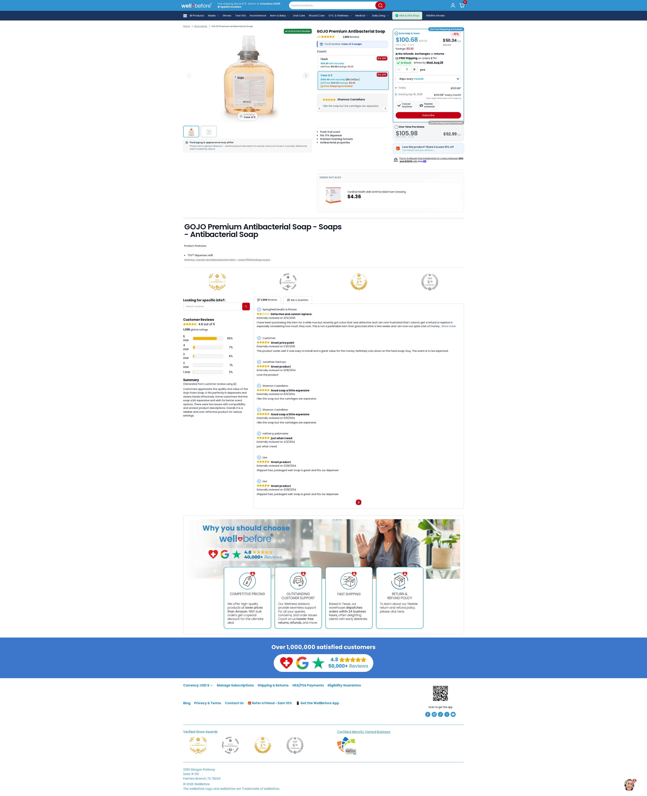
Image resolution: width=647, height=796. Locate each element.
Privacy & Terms (207, 703)
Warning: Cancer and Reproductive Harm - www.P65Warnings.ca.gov (227, 259)
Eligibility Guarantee (344, 685)
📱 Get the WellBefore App (317, 703)
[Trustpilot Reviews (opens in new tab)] (318, 662)
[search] (246, 306)
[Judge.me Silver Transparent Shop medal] (288, 281)
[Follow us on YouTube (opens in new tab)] (453, 714)
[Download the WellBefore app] (440, 693)
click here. (397, 611)
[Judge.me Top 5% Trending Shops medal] (429, 281)
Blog (186, 703)
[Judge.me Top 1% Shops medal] (358, 281)
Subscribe (428, 115)
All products (200, 26)
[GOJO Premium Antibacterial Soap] (247, 76)
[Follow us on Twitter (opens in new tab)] (446, 714)
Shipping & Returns (273, 685)
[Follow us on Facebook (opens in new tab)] (427, 714)
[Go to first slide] (385, 108)
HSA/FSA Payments (308, 685)
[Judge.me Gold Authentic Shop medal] (217, 281)
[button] (462, 5)
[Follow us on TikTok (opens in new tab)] (440, 714)
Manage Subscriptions (235, 685)
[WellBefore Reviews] (286, 662)
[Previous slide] (189, 75)
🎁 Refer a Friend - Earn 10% (269, 703)
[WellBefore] (196, 5)
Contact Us (234, 703)
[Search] (380, 5)
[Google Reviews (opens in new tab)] (302, 662)
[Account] (453, 5)
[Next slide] (305, 75)
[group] (191, 131)
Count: (322, 51)
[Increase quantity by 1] (414, 69)
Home (186, 26)
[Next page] (358, 502)
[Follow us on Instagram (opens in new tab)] (434, 714)
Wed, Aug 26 (434, 62)
